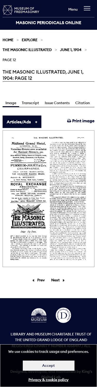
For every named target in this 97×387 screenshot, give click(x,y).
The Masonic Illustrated (27, 49)
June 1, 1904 (70, 49)
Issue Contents (57, 103)
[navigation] (88, 10)
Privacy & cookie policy (48, 379)
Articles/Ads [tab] (19, 121)
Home (8, 40)
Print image (82, 120)
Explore (30, 40)
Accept (48, 365)
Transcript (30, 103)
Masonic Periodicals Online (48, 22)
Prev (41, 280)
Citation (82, 103)
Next (59, 280)
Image (10, 103)
